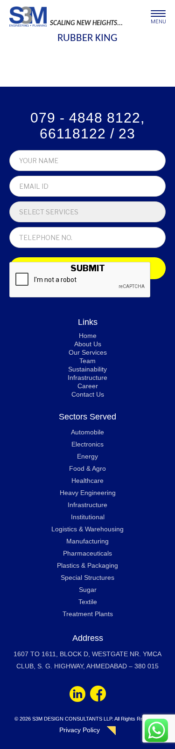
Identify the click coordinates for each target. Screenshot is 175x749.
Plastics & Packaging (87, 565)
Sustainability (87, 369)
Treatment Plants (88, 614)
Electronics (87, 444)
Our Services (88, 352)
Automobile (87, 432)
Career (87, 386)
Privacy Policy (79, 730)
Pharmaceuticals (87, 553)
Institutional (88, 517)
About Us (87, 344)
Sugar (88, 589)
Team (87, 360)
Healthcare (87, 480)
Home (88, 335)
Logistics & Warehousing (87, 529)
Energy (87, 456)
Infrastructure (87, 377)
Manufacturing (87, 541)
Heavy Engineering (88, 492)
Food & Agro (87, 468)
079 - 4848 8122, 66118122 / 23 (87, 125)
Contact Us (87, 394)
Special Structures (87, 577)
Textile (87, 601)
